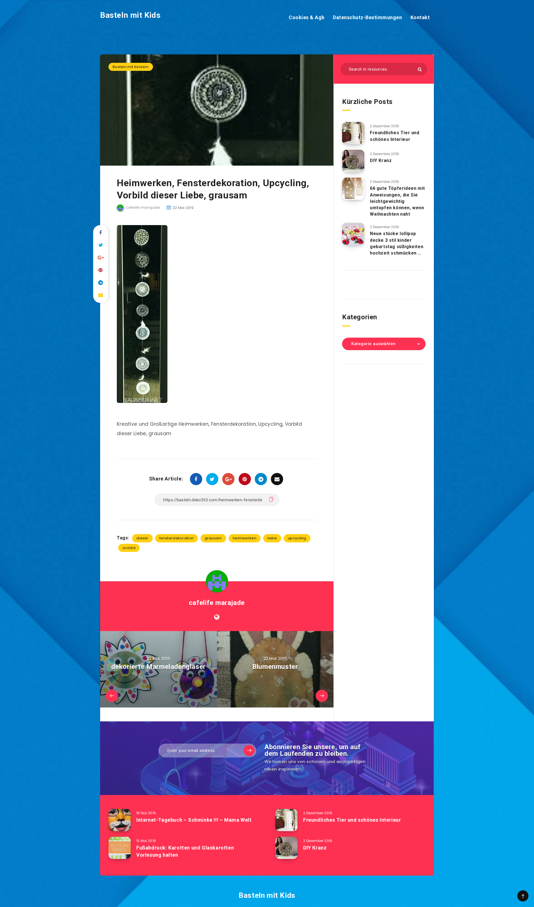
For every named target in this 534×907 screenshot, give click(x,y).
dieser (142, 538)
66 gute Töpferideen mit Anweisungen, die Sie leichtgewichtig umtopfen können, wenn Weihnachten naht (397, 201)
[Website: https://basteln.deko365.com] (216, 617)
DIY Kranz (381, 160)
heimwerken (244, 538)
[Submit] (420, 69)
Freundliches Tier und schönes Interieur (394, 136)
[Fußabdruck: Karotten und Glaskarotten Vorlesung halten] (119, 848)
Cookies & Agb (307, 17)
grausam (213, 538)
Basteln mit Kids (130, 15)
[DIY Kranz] (353, 161)
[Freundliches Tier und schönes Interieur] (353, 133)
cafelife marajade (217, 603)
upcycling (297, 538)
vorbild (128, 547)
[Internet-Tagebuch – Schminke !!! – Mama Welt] (119, 820)
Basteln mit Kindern (131, 66)
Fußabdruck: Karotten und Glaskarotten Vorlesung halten (185, 851)
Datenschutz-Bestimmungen (367, 17)
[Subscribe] (249, 750)
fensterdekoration (176, 538)
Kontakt (420, 17)
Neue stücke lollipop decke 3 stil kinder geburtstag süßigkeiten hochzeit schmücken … (396, 243)
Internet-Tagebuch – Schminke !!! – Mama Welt (193, 820)
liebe (272, 538)
